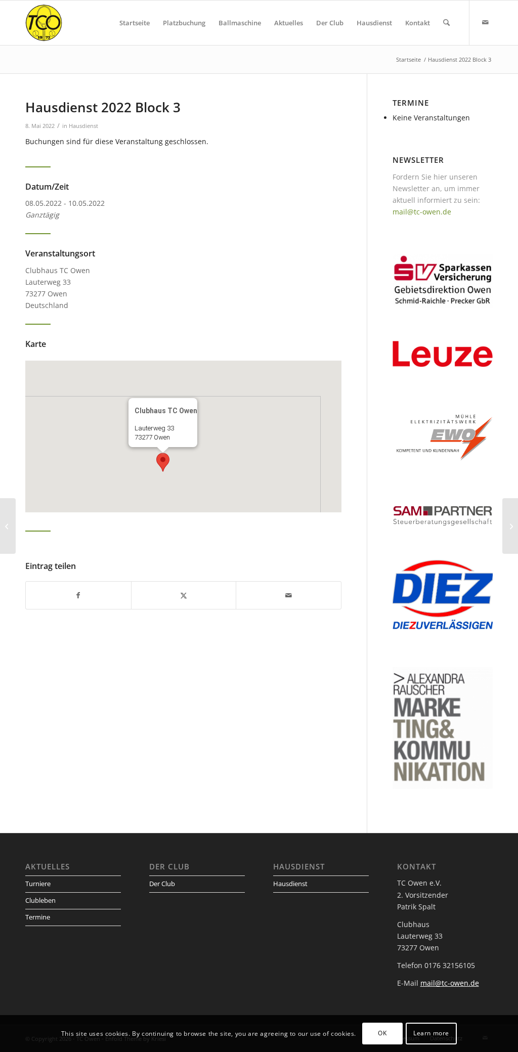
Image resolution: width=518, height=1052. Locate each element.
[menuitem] (134, 23)
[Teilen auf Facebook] (78, 595)
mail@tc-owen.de (422, 211)
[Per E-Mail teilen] (288, 595)
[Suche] (446, 23)
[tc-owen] (43, 23)
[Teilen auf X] (184, 595)
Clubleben (40, 900)
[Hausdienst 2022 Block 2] (8, 526)
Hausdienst (83, 125)
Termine (37, 917)
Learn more (431, 1033)
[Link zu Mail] (485, 22)
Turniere (38, 883)
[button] (162, 462)
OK (382, 1033)
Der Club (162, 883)
